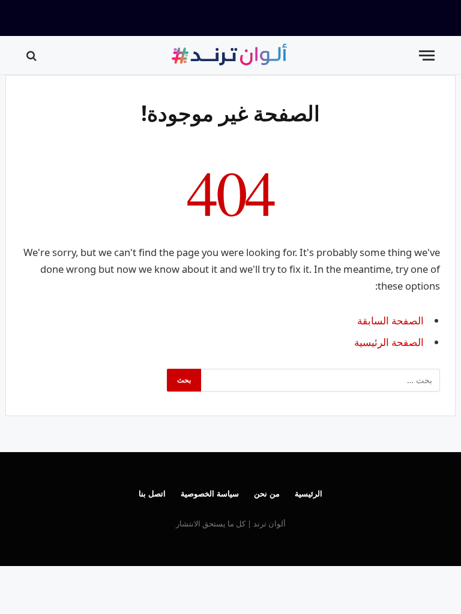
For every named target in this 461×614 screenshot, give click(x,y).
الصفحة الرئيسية (389, 342)
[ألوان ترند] (230, 55)
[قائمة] (427, 55)
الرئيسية (308, 493)
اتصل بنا (152, 493)
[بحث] (32, 55)
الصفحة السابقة (390, 320)
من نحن (267, 493)
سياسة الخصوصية (210, 493)
